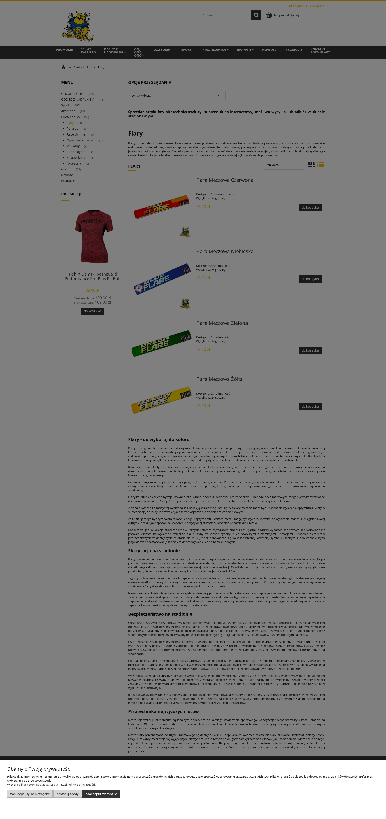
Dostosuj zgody (68, 794)
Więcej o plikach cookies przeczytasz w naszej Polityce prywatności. (51, 785)
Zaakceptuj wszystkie (101, 794)
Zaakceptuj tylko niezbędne (30, 794)
